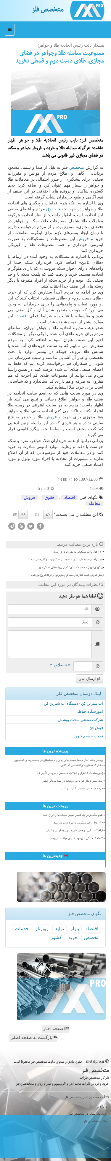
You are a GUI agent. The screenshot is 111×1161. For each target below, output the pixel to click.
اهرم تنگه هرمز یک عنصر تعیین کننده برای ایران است (73, 815)
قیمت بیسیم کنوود (88, 736)
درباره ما (101, 1107)
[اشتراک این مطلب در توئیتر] (31, 525)
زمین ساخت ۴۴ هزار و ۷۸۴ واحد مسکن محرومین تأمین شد (70, 773)
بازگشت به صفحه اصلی (31, 1037)
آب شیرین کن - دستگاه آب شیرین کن (73, 703)
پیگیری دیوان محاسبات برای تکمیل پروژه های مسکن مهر (70, 568)
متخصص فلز (48, 10)
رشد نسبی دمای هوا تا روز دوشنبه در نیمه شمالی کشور (72, 781)
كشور (56, 937)
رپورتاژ (42, 928)
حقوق (51, 209)
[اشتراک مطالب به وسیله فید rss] (21, 525)
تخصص (91, 937)
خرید (73, 937)
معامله (94, 503)
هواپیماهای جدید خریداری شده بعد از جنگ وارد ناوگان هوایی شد (66, 560)
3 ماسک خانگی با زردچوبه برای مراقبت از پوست (76, 838)
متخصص (76, 167)
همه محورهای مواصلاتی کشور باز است (82, 789)
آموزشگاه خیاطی (89, 711)
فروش (83, 238)
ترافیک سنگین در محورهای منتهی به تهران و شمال (74, 831)
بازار (74, 928)
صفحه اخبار (54, 1028)
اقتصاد (22, 316)
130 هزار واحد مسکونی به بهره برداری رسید (78, 552)
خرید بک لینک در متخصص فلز (88, 1114)
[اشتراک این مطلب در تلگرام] (12, 525)
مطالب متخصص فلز (95, 1122)
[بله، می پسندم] (48, 514)
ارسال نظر (87, 679)
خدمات (22, 928)
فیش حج (96, 727)
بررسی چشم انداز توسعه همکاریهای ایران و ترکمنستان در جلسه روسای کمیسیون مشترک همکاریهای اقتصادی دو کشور (58, 763)
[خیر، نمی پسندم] (23, 514)
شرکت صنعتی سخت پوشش (80, 719)
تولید (59, 928)
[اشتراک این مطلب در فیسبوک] (40, 525)
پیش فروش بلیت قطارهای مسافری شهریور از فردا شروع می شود (67, 575)
